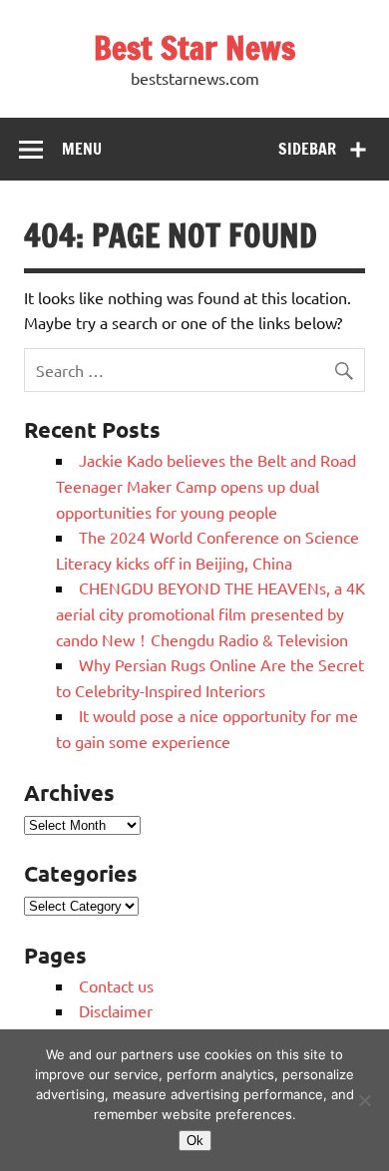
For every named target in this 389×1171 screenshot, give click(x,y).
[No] (364, 1100)
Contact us (116, 985)
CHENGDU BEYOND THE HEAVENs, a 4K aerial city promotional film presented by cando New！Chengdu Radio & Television (210, 613)
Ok (195, 1140)
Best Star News (194, 48)
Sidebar (307, 149)
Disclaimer (116, 1010)
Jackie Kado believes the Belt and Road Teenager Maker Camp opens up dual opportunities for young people (206, 485)
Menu (82, 149)
